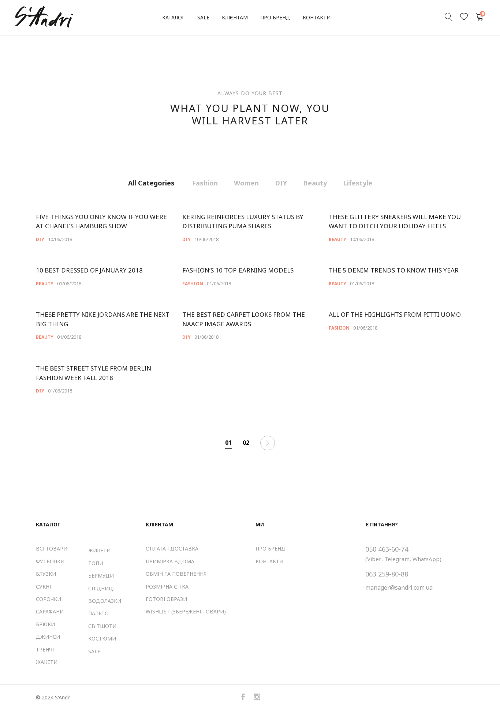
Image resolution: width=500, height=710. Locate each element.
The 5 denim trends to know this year (394, 270)
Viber (374, 559)
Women (246, 183)
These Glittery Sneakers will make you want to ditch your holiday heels (395, 221)
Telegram (397, 559)
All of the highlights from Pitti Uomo (395, 314)
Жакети (46, 661)
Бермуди (101, 575)
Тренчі (45, 649)
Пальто (98, 613)
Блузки (46, 573)
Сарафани (50, 611)
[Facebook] (243, 697)
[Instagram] (257, 697)
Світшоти (102, 626)
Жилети (99, 550)
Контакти (317, 17)
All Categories (151, 183)
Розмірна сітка (167, 586)
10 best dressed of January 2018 (89, 270)
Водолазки (104, 600)
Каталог (173, 17)
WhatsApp (426, 559)
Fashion (205, 183)
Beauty (315, 183)
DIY (281, 183)
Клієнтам (235, 17)
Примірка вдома (170, 561)
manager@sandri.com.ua (399, 587)
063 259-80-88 (386, 574)
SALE (203, 17)
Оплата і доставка (172, 548)
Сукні (43, 586)
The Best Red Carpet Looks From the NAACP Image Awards (243, 319)
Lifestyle (357, 183)
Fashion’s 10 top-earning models (238, 270)
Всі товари (51, 548)
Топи (95, 563)
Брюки (45, 624)
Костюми (102, 638)
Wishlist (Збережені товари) (186, 611)
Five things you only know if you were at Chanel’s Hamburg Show (101, 221)
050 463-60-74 (386, 549)
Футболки (50, 561)
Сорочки (48, 599)
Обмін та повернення (176, 573)
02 (246, 443)
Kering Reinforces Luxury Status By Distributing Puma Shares (242, 221)
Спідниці (101, 588)
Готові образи (166, 599)
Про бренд (275, 17)
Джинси (48, 636)
